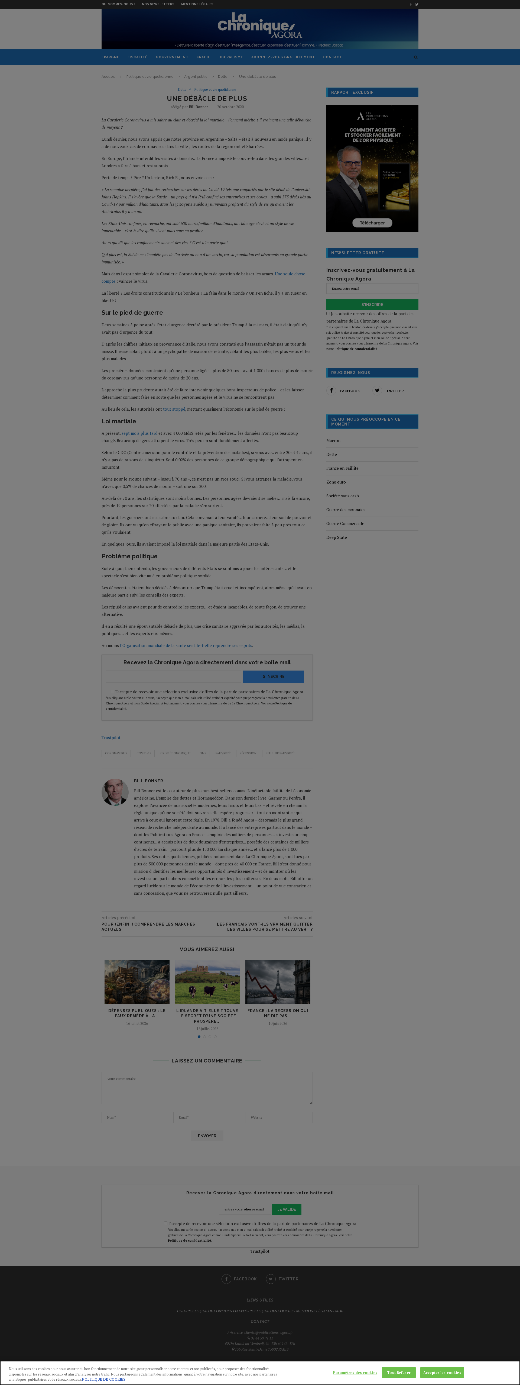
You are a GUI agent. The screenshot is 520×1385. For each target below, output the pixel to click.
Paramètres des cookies (355, 1372)
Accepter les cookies (442, 1372)
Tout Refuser (399, 1372)
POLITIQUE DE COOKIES (103, 1379)
